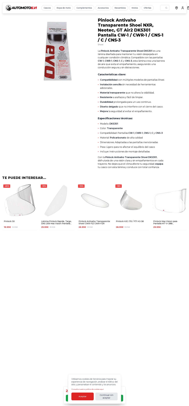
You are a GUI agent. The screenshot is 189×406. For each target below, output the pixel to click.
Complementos (84, 8)
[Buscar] (166, 8)
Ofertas (147, 8)
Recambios (120, 8)
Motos (135, 8)
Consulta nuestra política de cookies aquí (87, 389)
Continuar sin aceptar (106, 396)
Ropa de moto (64, 8)
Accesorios (103, 8)
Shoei (100, 44)
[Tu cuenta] (182, 8)
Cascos (47, 8)
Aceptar (82, 396)
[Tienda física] (176, 8)
